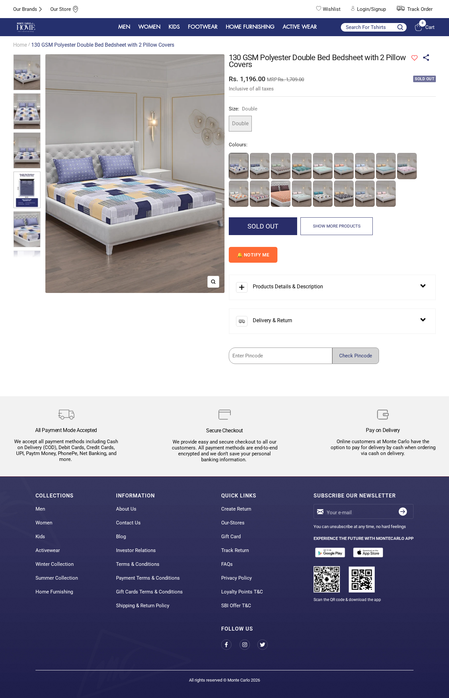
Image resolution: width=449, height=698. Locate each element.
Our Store (60, 9)
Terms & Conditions (137, 564)
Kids (40, 537)
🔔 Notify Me (253, 254)
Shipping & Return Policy (142, 606)
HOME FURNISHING (250, 27)
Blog (121, 537)
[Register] (403, 511)
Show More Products (337, 226)
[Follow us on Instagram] (248, 645)
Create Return (236, 509)
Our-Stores (233, 523)
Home (20, 45)
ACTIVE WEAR (300, 27)
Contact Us (128, 523)
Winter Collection (54, 564)
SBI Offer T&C (236, 606)
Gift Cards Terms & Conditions (149, 592)
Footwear (203, 27)
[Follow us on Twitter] (266, 645)
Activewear (47, 550)
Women (43, 523)
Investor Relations (136, 550)
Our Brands (25, 9)
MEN (124, 27)
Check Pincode (355, 356)
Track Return (235, 550)
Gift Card (231, 537)
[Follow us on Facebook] (230, 645)
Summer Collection (56, 578)
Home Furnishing (54, 592)
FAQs (227, 564)
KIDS (174, 27)
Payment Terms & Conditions (148, 578)
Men (40, 509)
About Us (126, 509)
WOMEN (149, 27)
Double (240, 123)
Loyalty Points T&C (242, 592)
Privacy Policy (236, 578)
